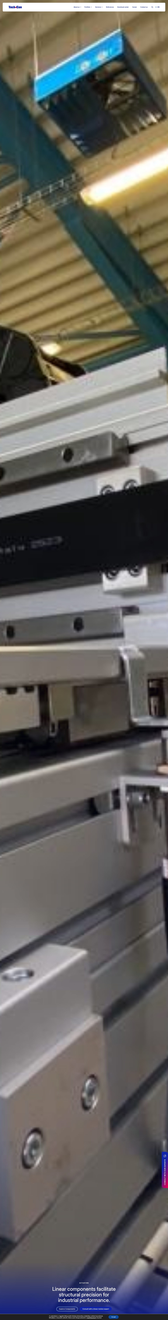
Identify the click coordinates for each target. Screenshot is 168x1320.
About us (76, 7)
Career (134, 7)
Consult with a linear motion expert (95, 1309)
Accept (113, 1317)
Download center (123, 7)
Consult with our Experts (165, 1172)
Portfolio (87, 7)
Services (98, 7)
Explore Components (67, 1309)
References (110, 7)
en (158, 7)
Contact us (144, 7)
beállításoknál (91, 1318)
